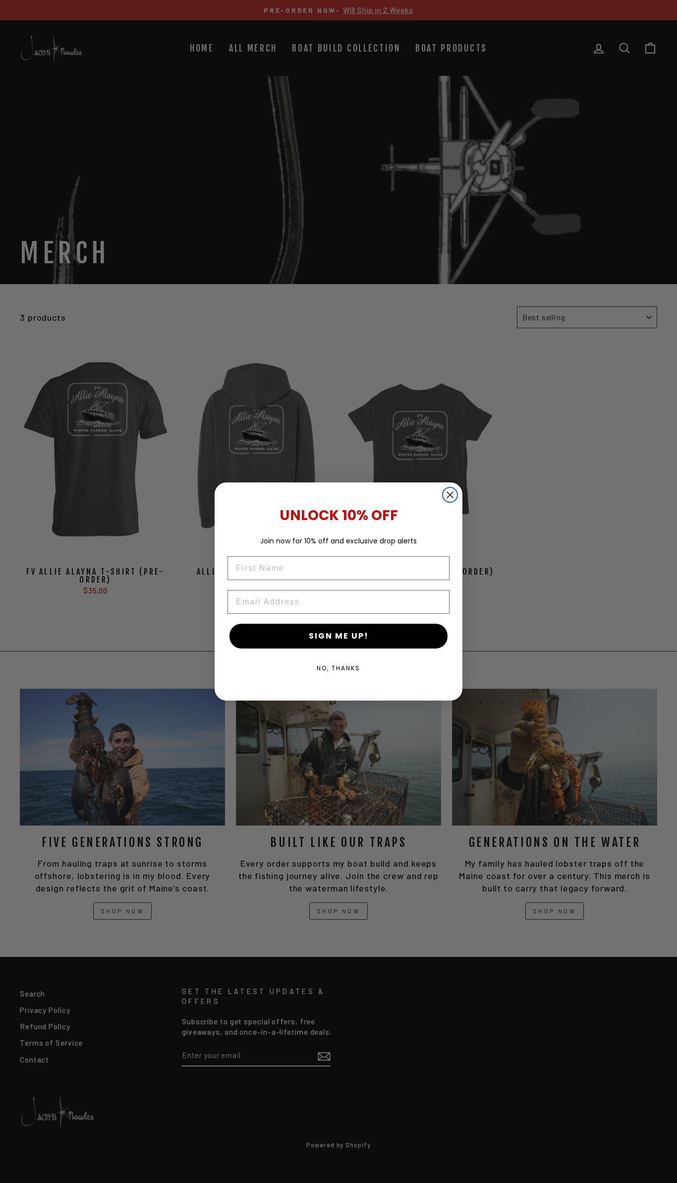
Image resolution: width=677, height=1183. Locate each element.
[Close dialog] (450, 494)
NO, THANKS (338, 668)
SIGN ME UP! (339, 636)
